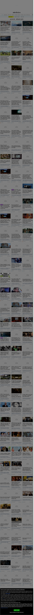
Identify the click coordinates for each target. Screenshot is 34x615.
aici (3, 598)
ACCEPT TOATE (16, 610)
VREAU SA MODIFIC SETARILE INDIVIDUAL (17, 612)
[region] (16, 601)
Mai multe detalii (8, 593)
